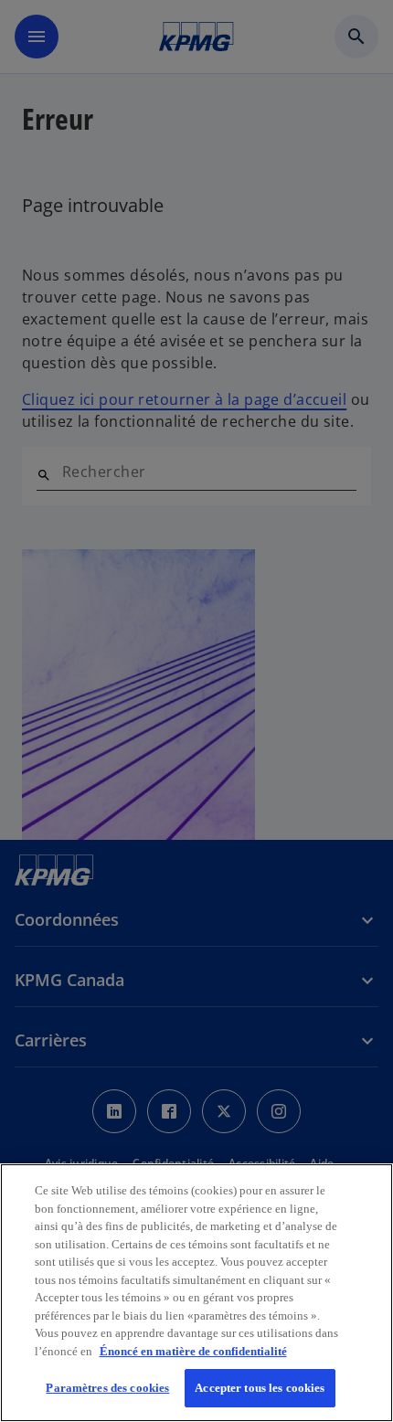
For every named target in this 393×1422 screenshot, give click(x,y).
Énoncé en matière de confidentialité (193, 1351)
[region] (196, 1292)
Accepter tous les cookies (259, 1388)
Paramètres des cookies (107, 1388)
